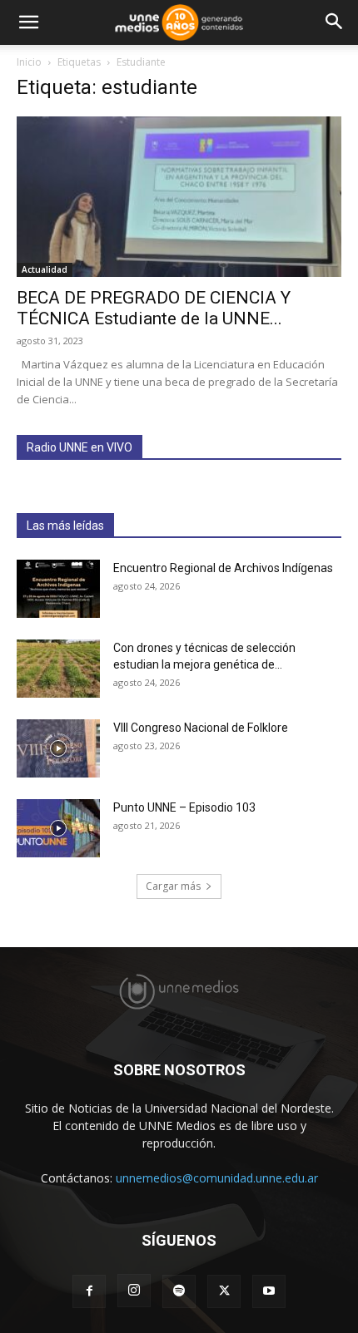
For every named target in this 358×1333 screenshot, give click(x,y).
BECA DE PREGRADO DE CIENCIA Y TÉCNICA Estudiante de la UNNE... (154, 308)
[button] (28, 22)
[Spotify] (179, 1291)
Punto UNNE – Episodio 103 (184, 807)
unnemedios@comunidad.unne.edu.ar (217, 1178)
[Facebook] (89, 1291)
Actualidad (44, 269)
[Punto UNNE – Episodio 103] (58, 828)
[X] (224, 1291)
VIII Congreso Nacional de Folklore (200, 727)
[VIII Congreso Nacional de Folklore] (58, 748)
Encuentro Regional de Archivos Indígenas (223, 568)
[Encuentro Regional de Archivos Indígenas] (58, 589)
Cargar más (173, 886)
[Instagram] (134, 1290)
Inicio (29, 62)
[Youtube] (269, 1291)
